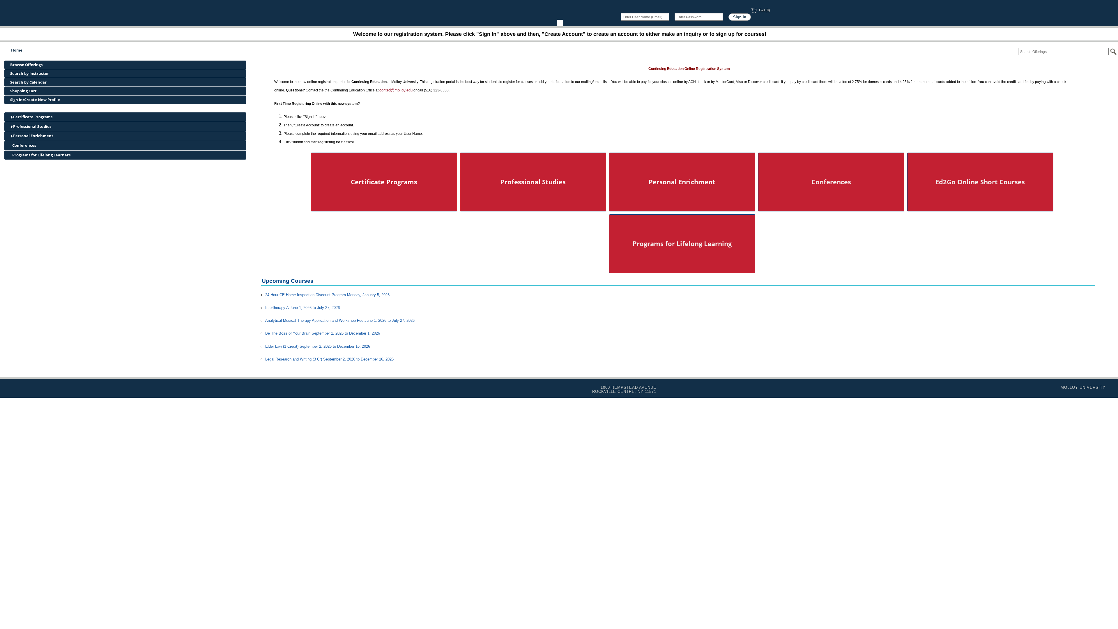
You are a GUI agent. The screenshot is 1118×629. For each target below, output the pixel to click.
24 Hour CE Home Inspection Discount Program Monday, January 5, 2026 (327, 295)
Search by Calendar (28, 82)
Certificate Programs (32, 116)
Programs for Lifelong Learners (40, 155)
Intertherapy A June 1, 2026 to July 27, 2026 (302, 307)
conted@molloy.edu (396, 90)
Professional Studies (31, 126)
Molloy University (1083, 387)
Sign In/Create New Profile (35, 99)
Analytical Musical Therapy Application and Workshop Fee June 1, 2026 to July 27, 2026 (340, 320)
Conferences (23, 145)
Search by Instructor (29, 73)
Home (16, 50)
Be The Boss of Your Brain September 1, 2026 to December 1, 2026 (322, 333)
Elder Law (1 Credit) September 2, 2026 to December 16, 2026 (317, 346)
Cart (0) (764, 10)
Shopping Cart (23, 90)
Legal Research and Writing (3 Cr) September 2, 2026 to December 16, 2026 (329, 359)
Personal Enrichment (32, 135)
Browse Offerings (26, 64)
